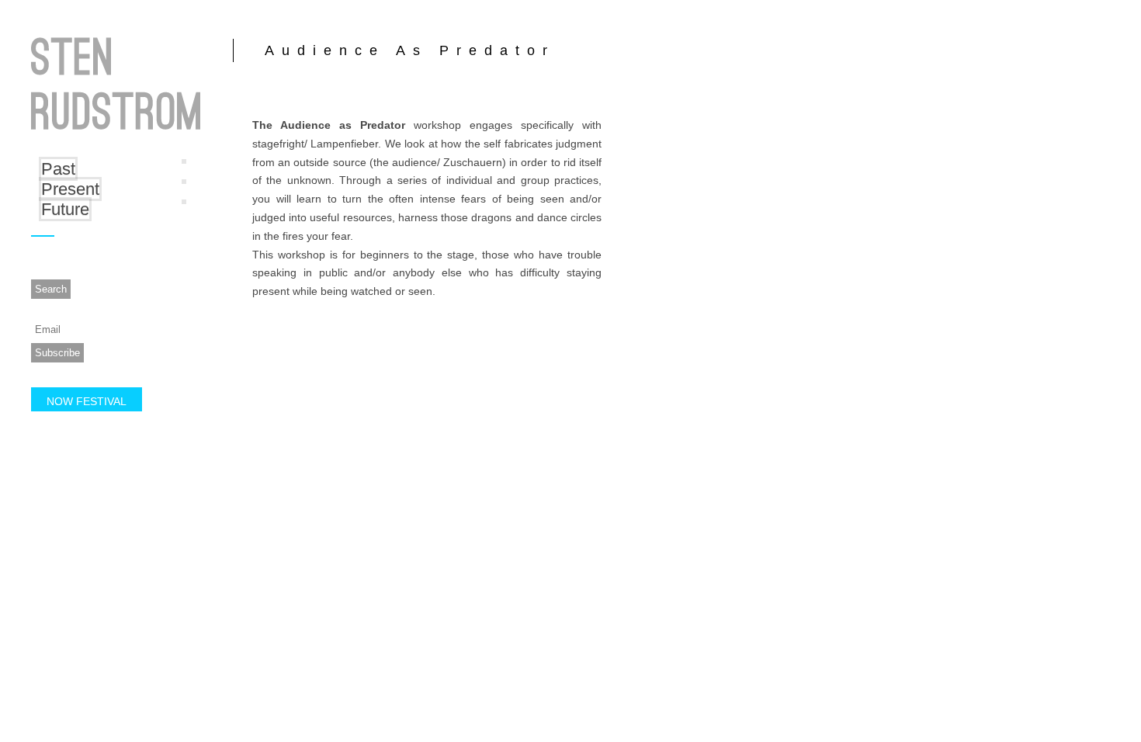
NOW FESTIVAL (87, 401)
